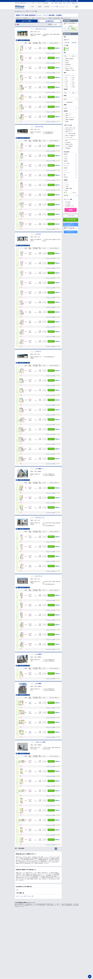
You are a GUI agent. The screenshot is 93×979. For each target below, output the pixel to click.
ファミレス (29, 896)
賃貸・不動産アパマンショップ (20, 11)
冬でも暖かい (68, 142)
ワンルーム (68, 75)
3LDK (73, 83)
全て (30, 11)
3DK (66, 83)
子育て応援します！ (70, 129)
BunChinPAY (68, 202)
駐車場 (67, 121)
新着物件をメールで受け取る (73, 29)
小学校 (67, 186)
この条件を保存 (71, 215)
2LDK (67, 81)
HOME (32, 6)
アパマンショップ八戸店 (50, 53)
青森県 (27, 11)
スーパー (17, 896)
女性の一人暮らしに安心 (70, 127)
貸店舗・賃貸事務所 (70, 119)
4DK (73, 84)
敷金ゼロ (67, 60)
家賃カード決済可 (69, 68)
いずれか (74, 192)
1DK (66, 77)
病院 (25, 896)
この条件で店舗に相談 (70, 219)
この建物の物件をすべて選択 (23, 40)
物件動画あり (68, 148)
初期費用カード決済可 (70, 70)
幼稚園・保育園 (69, 188)
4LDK (67, 86)
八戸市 (33, 11)
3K (72, 81)
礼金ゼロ (67, 62)
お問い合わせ (51, 48)
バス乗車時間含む (69, 102)
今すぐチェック (70, 231)
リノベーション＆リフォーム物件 (71, 140)
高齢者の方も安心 (69, 144)
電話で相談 (47, 6)
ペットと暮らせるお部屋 (70, 133)
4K (66, 84)
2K (66, 79)
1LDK (73, 77)
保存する (66, 28)
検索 (76, 6)
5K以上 (73, 86)
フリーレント (68, 66)
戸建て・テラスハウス (70, 117)
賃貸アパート (68, 115)
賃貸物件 (67, 48)
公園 (32, 896)
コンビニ (21, 896)
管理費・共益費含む (70, 58)
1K (72, 75)
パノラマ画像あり (69, 146)
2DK (73, 79)
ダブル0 (67, 50)
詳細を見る (57, 48)
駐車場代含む (68, 64)
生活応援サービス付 (70, 205)
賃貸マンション (69, 113)
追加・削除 (67, 42)
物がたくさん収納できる (70, 135)
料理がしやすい (69, 131)
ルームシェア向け (69, 137)
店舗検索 (39, 6)
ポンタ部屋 (68, 204)
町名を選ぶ (74, 42)
